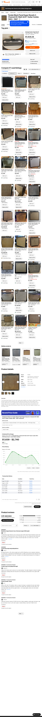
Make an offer (32, 53)
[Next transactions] (39, 499)
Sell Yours (37, 506)
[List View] (26, 69)
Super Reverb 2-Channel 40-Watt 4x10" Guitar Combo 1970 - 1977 (16, 359)
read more (7, 556)
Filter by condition (5, 427)
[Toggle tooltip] (9, 28)
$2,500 (31, 485)
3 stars (20, 519)
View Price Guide (27, 506)
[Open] (39, 423)
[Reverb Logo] (7, 2)
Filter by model (5, 420)
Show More (23, 386)
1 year (33, 467)
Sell (33, 1)
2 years (37, 467)
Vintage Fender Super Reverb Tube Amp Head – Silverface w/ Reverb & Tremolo (32, 32)
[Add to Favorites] (19, 19)
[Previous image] (4, 42)
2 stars (20, 520)
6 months (29, 467)
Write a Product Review (8, 520)
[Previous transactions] (37, 499)
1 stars (20, 522)
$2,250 (31, 481)
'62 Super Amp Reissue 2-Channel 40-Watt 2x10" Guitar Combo (27, 359)
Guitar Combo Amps (31, 385)
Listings (3, 24)
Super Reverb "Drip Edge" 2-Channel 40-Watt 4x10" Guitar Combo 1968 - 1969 (6, 359)
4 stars (20, 517)
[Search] (29, 2)
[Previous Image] (3, 382)
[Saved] (36, 2)
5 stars (20, 515)
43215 (34, 38)
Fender (29, 374)
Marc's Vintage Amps (9, 54)
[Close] (28, 22)
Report (3, 542)
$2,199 (31, 490)
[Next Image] (18, 382)
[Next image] (22, 42)
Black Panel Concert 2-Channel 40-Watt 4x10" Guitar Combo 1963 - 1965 (37, 359)
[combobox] (20, 422)
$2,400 (31, 486)
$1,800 (31, 483)
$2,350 (31, 488)
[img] (17, 54)
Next (20, 342)
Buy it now (32, 47)
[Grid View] (24, 69)
